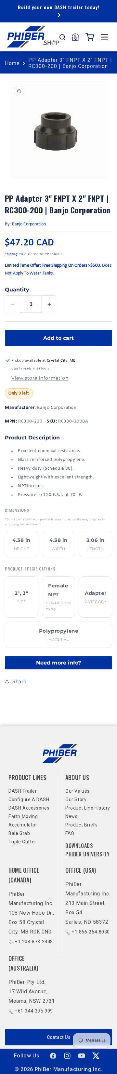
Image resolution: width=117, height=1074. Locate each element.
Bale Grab (19, 833)
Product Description (32, 438)
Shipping (11, 254)
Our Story (75, 799)
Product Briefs (81, 824)
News (71, 816)
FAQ (69, 833)
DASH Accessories (29, 808)
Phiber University (87, 854)
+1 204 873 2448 (34, 942)
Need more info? (58, 663)
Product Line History (87, 808)
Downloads (79, 846)
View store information (39, 378)
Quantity (17, 290)
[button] (105, 37)
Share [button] (19, 681)
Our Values (77, 791)
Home (12, 63)
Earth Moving (23, 816)
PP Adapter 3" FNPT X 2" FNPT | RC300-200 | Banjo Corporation (70, 63)
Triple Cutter (22, 841)
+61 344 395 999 (34, 1011)
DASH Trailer (22, 791)
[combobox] (62, 37)
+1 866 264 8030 (91, 932)
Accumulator (22, 824)
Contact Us (59, 1037)
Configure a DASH (28, 799)
